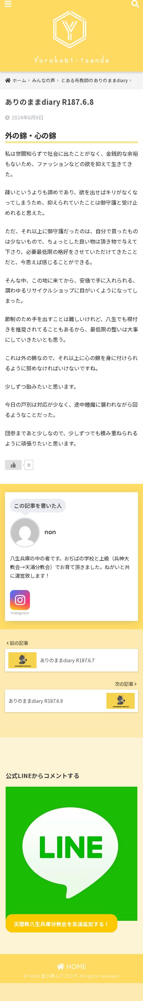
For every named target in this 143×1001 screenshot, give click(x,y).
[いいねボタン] (13, 465)
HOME (75, 966)
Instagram (20, 613)
